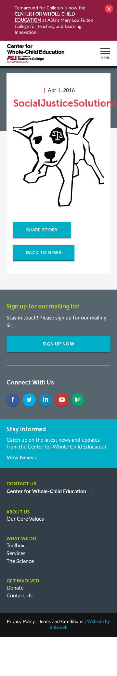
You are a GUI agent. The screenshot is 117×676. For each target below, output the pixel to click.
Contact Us (19, 595)
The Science (20, 561)
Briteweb (58, 627)
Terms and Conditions (61, 621)
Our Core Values (25, 519)
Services (15, 553)
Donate (14, 588)
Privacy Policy (21, 621)
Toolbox (15, 545)
